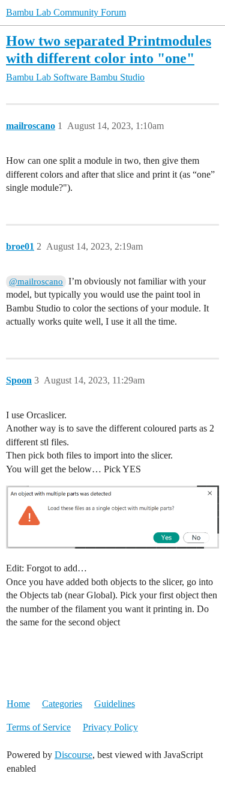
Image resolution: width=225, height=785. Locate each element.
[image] (112, 517)
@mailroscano (36, 281)
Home (18, 704)
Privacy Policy (110, 727)
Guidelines (114, 704)
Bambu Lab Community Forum (66, 12)
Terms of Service (39, 727)
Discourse (73, 755)
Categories (62, 704)
